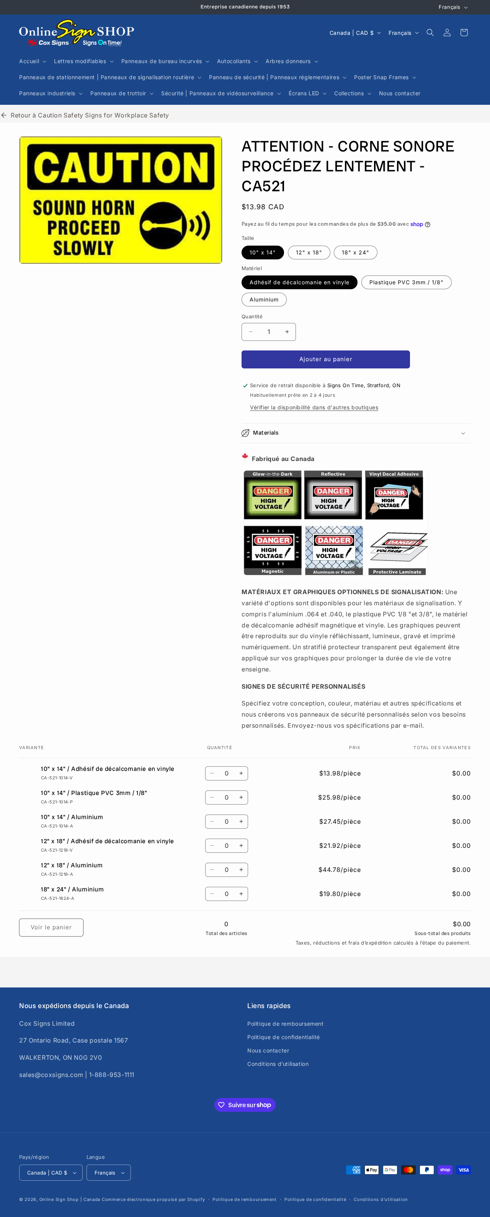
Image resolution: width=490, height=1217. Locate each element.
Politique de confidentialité (283, 1037)
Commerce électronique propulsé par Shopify (153, 1199)
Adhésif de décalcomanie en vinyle (300, 282)
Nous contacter (268, 1050)
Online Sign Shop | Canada (70, 1199)
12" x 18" (309, 252)
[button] (32, 61)
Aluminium (264, 299)
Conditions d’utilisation (278, 1064)
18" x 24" (355, 252)
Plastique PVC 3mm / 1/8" (406, 282)
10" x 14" (263, 252)
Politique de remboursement (285, 1023)
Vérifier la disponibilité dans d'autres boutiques (314, 407)
